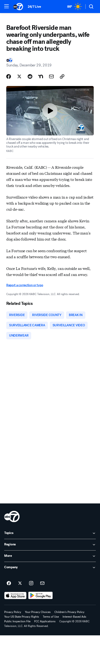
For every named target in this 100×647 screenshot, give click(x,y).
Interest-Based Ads (74, 616)
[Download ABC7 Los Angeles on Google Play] (40, 595)
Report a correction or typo (24, 285)
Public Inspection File (17, 621)
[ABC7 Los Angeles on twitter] (20, 583)
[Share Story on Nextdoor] (41, 76)
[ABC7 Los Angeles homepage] (18, 6)
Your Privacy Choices (38, 612)
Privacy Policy (12, 612)
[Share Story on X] (19, 76)
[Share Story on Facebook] (9, 76)
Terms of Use (51, 616)
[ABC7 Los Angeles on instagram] (31, 583)
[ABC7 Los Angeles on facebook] (8, 583)
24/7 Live (34, 6)
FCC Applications (45, 621)
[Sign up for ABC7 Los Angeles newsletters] (42, 583)
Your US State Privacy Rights (21, 616)
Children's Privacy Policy (69, 612)
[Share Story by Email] (51, 76)
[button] (6, 6)
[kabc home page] (12, 516)
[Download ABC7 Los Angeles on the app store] (15, 595)
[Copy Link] (62, 76)
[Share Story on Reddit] (30, 76)
